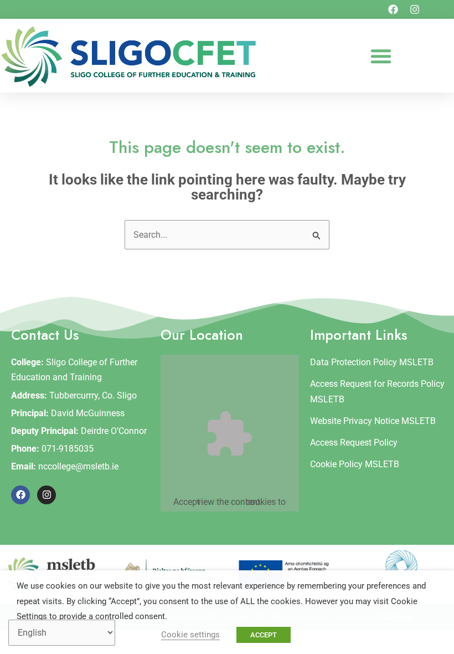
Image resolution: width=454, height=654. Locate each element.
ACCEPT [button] (263, 635)
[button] (381, 56)
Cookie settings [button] (190, 635)
